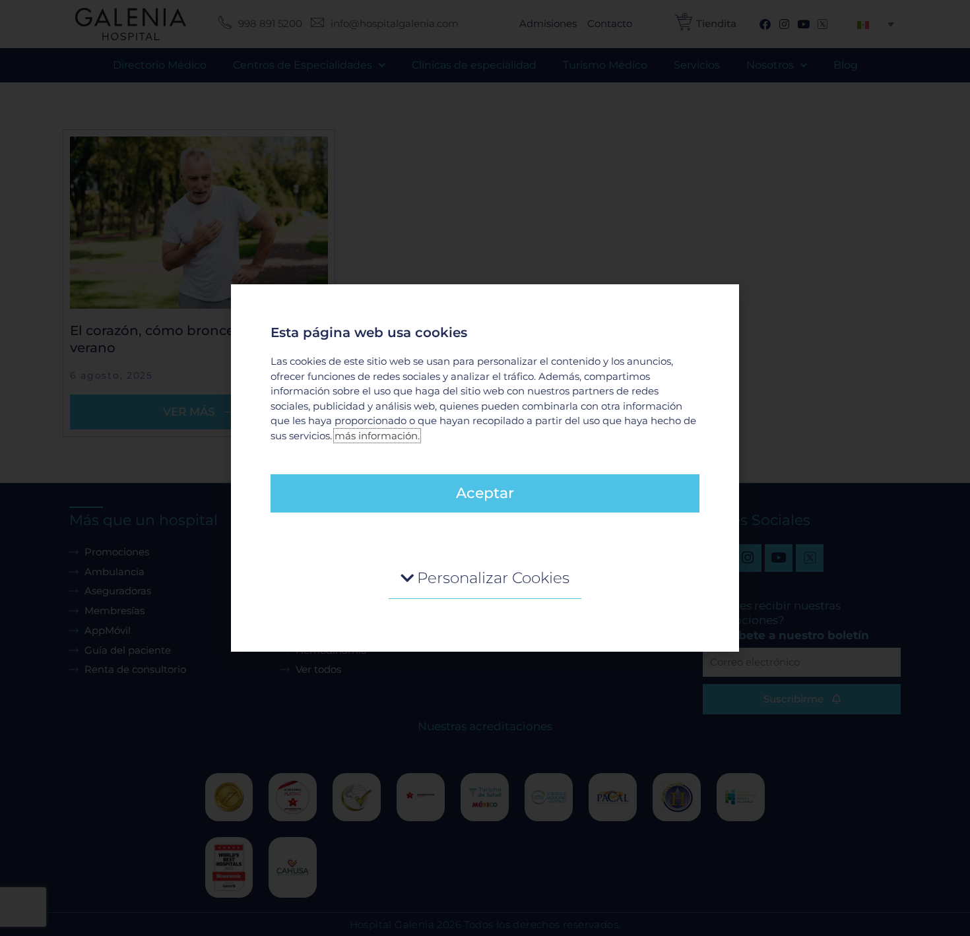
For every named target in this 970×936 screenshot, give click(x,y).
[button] (485, 579)
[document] (485, 468)
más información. (377, 435)
